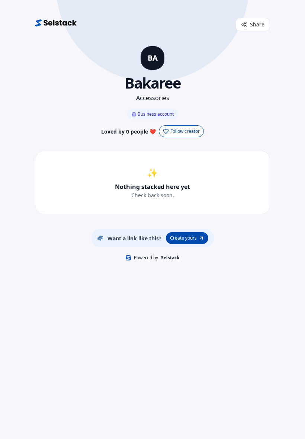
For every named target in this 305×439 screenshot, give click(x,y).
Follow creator (185, 131)
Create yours (183, 238)
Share (257, 24)
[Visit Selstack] (56, 24)
